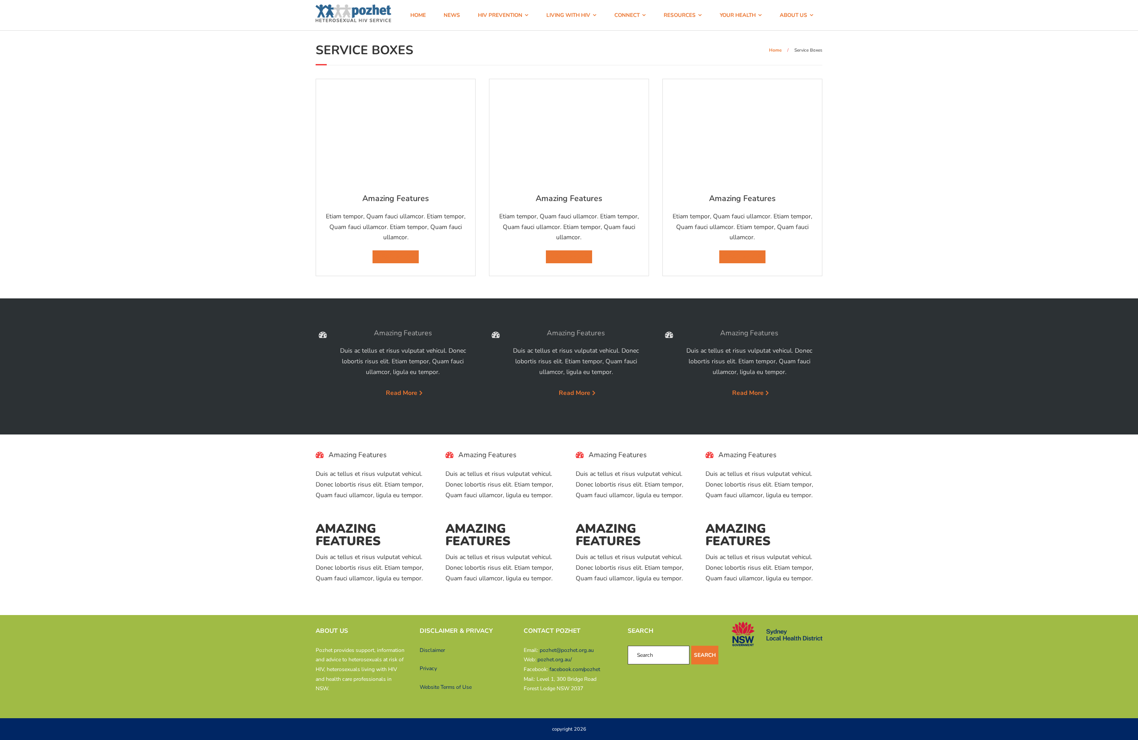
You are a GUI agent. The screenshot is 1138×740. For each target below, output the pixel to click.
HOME (418, 15)
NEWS (452, 15)
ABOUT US (793, 15)
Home (775, 50)
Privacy (428, 668)
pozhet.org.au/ (554, 659)
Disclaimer (432, 650)
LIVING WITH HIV (568, 15)
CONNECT (627, 15)
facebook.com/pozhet (574, 669)
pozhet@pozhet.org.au (567, 650)
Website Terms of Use (446, 687)
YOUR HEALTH (738, 15)
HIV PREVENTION (500, 15)
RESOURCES (680, 15)
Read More (401, 393)
